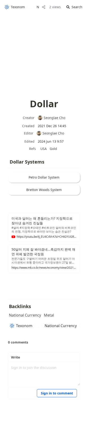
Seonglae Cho (54, 117)
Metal (49, 315)
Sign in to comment (57, 393)
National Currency (25, 315)
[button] (74, 7)
